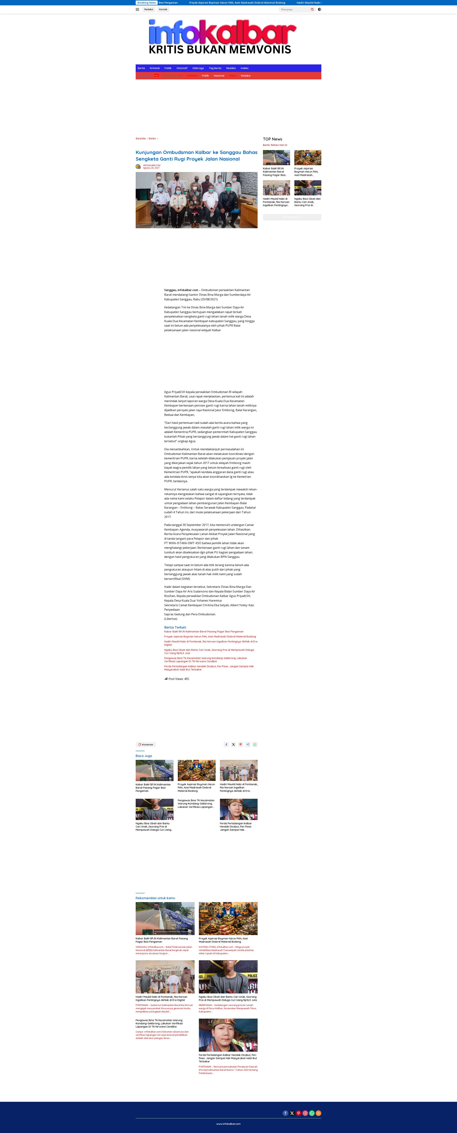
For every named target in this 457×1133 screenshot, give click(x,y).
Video (232, 75)
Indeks (244, 68)
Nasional (219, 75)
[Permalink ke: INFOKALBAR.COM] (138, 166)
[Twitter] (292, 1113)
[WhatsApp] (312, 1113)
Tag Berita (215, 68)
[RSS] (318, 1113)
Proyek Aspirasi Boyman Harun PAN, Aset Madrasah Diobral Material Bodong (184, 2)
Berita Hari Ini (146, 75)
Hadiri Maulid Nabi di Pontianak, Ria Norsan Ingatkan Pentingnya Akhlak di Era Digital (298, 2)
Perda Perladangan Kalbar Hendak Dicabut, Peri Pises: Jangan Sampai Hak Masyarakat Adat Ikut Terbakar (209, 668)
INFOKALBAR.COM (151, 165)
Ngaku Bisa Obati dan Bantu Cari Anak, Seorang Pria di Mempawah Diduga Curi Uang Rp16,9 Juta (209, 651)
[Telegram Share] (247, 744)
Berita (141, 68)
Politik (168, 68)
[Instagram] (305, 1113)
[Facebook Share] (226, 744)
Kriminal (155, 68)
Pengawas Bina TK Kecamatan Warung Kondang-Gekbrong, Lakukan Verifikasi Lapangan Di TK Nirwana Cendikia (205, 660)
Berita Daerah (172, 75)
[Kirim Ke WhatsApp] (255, 744)
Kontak (163, 9)
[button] (312, 9)
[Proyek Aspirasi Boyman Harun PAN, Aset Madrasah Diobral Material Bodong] (197, 770)
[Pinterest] (299, 1113)
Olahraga (198, 68)
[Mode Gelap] (319, 9)
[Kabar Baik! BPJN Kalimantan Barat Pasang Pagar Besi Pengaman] (155, 770)
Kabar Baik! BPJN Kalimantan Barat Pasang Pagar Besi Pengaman (203, 631)
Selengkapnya (291, 217)
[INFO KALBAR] (219, 38)
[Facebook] (285, 1113)
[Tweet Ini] (233, 744)
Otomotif (182, 68)
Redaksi (148, 9)
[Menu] (138, 9)
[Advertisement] (228, 108)
